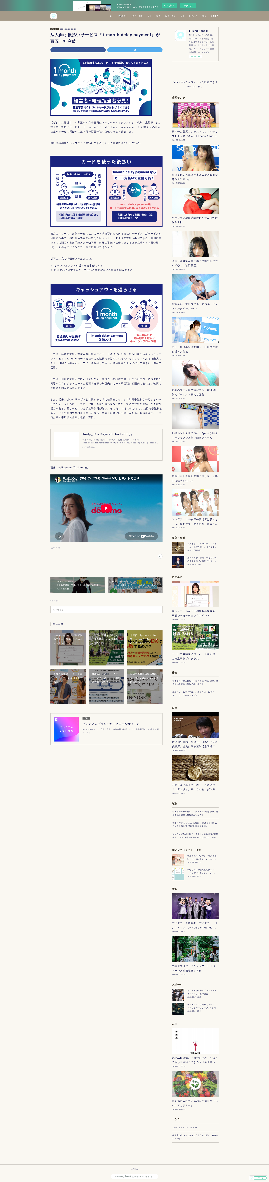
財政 (150, 15)
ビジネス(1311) (57, 548)
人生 (182, 15)
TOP (110, 15)
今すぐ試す (169, 5)
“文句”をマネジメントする (184, 1127)
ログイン (188, 5)
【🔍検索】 (122, 15)
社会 (204, 15)
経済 (158, 15)
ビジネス (193, 15)
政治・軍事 (137, 15)
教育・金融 (170, 15)
